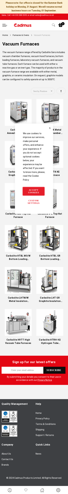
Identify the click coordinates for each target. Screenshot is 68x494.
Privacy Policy (42, 418)
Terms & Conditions (46, 424)
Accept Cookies (33, 191)
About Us (6, 453)
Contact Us (7, 459)
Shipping (40, 429)
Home (5, 35)
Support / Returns (45, 435)
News (38, 453)
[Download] (9, 421)
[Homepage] (42, 490)
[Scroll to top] (62, 482)
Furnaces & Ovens (21, 35)
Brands (5, 465)
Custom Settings (34, 201)
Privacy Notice (44, 380)
